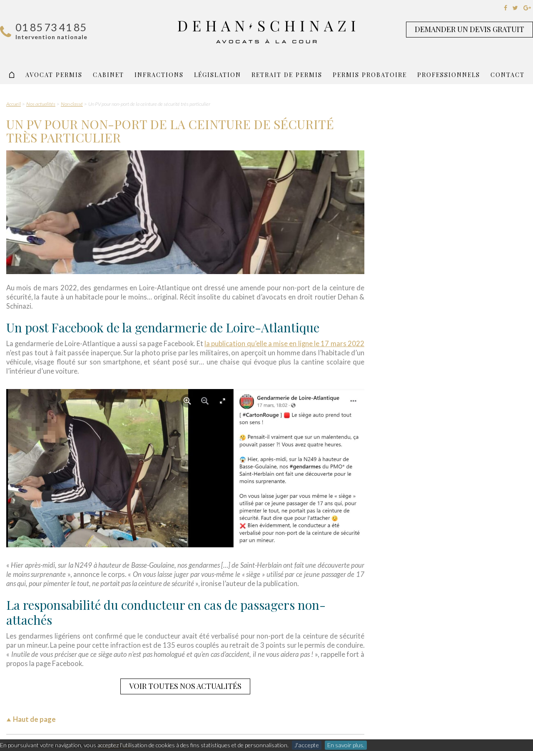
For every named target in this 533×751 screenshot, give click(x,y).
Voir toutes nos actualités (185, 686)
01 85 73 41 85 (50, 27)
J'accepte (306, 745)
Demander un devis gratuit (469, 29)
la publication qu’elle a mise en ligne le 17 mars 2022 (284, 343)
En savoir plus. (345, 745)
